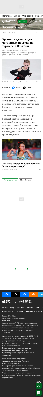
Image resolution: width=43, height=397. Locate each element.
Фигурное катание (10, 180)
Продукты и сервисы (33, 311)
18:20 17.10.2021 (8, 33)
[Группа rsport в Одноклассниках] (33, 294)
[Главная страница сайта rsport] (14, 21)
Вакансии (6, 321)
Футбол (5, 308)
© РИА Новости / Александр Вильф (13, 82)
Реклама (19, 311)
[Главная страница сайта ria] (2, 21)
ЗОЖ (37, 308)
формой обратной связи (30, 368)
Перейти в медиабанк (32, 82)
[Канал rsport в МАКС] (6, 294)
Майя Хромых (25, 180)
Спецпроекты (7, 311)
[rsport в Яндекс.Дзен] (15, 294)
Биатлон (30, 308)
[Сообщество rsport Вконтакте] (24, 294)
